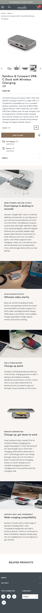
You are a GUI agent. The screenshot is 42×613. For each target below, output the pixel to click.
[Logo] (22, 7)
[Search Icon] (11, 7)
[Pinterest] (4, 602)
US (36, 128)
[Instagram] (14, 596)
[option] (21, 42)
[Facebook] (3, 596)
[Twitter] (9, 596)
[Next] (39, 68)
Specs (5, 158)
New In (10, 13)
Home (3, 13)
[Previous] (3, 68)
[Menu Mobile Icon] (2, 7)
